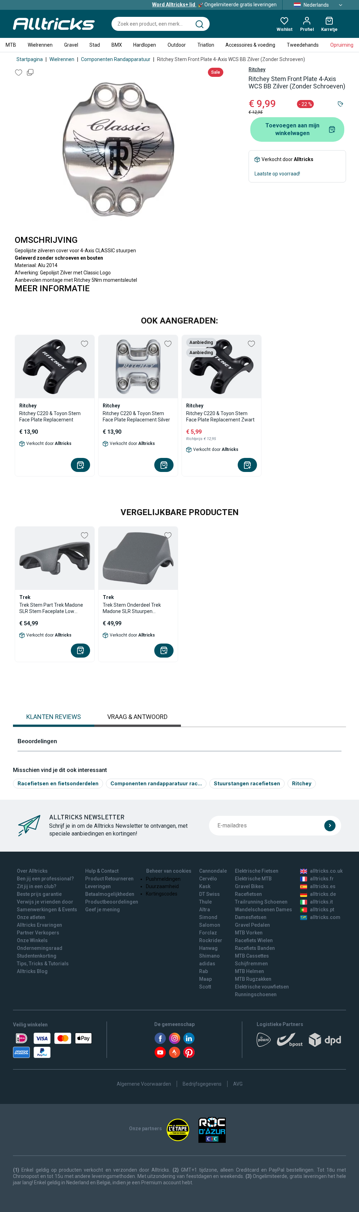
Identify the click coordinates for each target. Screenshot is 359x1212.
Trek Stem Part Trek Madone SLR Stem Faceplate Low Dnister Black (51, 608)
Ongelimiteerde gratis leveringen (214, 4)
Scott (205, 987)
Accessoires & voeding (250, 45)
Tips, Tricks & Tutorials (43, 963)
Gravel (71, 45)
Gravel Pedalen (252, 925)
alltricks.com (325, 917)
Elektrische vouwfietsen (262, 987)
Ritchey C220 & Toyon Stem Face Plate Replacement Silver (136, 416)
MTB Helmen (249, 971)
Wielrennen (40, 45)
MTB (11, 45)
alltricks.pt (322, 909)
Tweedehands (303, 45)
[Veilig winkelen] (52, 1045)
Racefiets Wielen (254, 940)
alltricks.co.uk (326, 871)
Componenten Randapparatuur (115, 59)
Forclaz (208, 932)
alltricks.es (323, 886)
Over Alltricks (32, 871)
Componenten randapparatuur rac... (156, 783)
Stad (94, 45)
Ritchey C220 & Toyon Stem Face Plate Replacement (50, 416)
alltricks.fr (322, 878)
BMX (116, 45)
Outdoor (177, 45)
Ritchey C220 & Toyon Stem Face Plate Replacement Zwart (220, 416)
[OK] (330, 825)
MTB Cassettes (252, 956)
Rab (203, 971)
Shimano (209, 956)
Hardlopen (144, 45)
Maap (205, 979)
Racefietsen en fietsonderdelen (58, 783)
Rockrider (210, 940)
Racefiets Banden (255, 948)
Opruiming (341, 45)
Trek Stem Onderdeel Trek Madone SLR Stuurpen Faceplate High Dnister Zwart (135, 608)
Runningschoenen (256, 994)
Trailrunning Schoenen (261, 902)
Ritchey (257, 69)
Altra (204, 909)
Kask (204, 886)
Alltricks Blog (32, 971)
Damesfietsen (250, 917)
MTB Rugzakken (253, 979)
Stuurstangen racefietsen (247, 783)
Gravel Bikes (249, 886)
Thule (205, 902)
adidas (207, 963)
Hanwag (208, 948)
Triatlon (205, 45)
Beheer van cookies (168, 871)
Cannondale (213, 871)
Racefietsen (248, 894)
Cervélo (208, 878)
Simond (208, 917)
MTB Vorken (249, 932)
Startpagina (29, 59)
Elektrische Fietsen (256, 871)
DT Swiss (209, 894)
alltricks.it (321, 902)
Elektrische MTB (253, 878)
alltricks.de (323, 894)
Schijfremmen (251, 963)
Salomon (209, 925)
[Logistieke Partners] (301, 1042)
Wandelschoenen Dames (263, 909)
